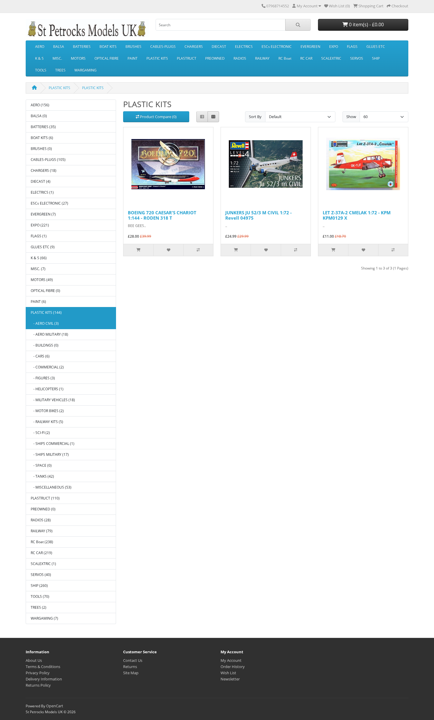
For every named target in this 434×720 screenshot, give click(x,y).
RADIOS (240, 58)
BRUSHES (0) (41, 148)
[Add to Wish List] (168, 250)
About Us (34, 660)
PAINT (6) (38, 301)
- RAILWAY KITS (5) (47, 421)
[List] (202, 116)
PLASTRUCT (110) (45, 498)
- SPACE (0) (41, 465)
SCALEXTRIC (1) (43, 563)
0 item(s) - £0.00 (366, 24)
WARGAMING (85, 70)
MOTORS (78, 58)
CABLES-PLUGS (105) (48, 159)
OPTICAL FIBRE (106, 58)
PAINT (133, 58)
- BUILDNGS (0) (44, 345)
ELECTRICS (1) (42, 192)
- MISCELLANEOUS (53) (51, 487)
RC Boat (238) (42, 541)
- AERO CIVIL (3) (45, 323)
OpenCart (54, 705)
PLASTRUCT (186, 58)
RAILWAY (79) (42, 530)
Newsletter (230, 679)
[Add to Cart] (138, 250)
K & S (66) (39, 257)
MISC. (57, 58)
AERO (39, 46)
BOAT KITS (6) (42, 137)
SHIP (376, 58)
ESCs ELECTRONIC (277, 46)
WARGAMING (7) (44, 618)
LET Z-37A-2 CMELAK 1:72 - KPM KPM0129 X (357, 215)
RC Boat (284, 58)
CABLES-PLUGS (163, 46)
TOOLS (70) (40, 596)
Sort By (255, 116)
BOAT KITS (108, 46)
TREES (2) (38, 607)
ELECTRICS (244, 46)
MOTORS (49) (42, 279)
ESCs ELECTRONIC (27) (49, 203)
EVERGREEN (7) (43, 214)
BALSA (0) (39, 115)
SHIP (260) (39, 585)
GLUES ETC (375, 46)
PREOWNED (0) (43, 509)
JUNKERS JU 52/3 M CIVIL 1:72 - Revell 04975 (258, 215)
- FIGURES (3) (43, 378)
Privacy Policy (38, 672)
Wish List (228, 672)
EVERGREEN (310, 46)
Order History (233, 666)
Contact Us (132, 660)
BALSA (58, 46)
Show (351, 116)
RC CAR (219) (41, 552)
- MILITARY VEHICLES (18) (53, 399)
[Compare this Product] (198, 250)
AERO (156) (40, 104)
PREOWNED (215, 58)
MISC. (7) (38, 268)
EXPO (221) (40, 225)
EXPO (333, 46)
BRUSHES (133, 46)
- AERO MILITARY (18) (49, 334)
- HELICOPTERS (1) (47, 388)
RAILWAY (262, 58)
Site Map (130, 672)
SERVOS (356, 58)
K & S (39, 58)
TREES (60, 70)
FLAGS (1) (39, 236)
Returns (130, 666)
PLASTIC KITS (157, 58)
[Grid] (213, 116)
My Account (231, 660)
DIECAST (219, 46)
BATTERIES (82, 46)
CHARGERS (194, 46)
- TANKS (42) (42, 476)
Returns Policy (38, 685)
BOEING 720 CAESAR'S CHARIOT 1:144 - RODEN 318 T (162, 215)
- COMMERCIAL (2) (47, 367)
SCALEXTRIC (331, 58)
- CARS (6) (40, 356)
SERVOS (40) (41, 574)
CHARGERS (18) (43, 170)
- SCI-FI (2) (40, 432)
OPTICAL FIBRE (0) (45, 290)
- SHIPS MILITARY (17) (50, 454)
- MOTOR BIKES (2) (47, 410)
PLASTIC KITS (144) (46, 312)
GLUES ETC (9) (43, 246)
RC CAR (306, 58)
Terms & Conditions (43, 666)
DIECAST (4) (40, 181)
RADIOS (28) (41, 520)
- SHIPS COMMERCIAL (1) (52, 443)
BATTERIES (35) (43, 126)
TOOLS (40, 70)
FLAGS (352, 46)
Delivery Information (44, 679)
